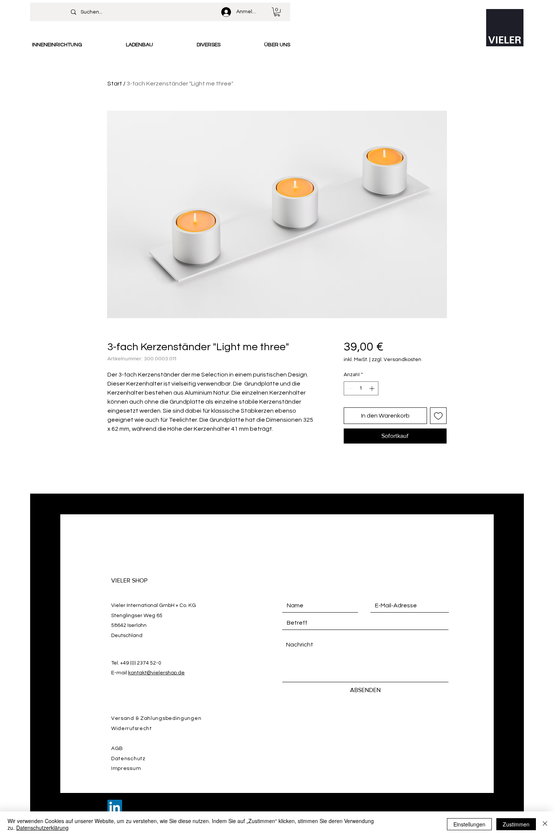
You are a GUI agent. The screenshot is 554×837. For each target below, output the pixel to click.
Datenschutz (128, 758)
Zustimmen (516, 824)
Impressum (126, 768)
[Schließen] (544, 824)
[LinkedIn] (114, 807)
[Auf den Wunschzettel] (438, 415)
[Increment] (372, 388)
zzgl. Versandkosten (396, 359)
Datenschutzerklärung (42, 827)
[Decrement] (349, 388)
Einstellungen (469, 824)
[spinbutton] (361, 388)
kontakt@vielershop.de (156, 672)
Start (114, 84)
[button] (277, 12)
